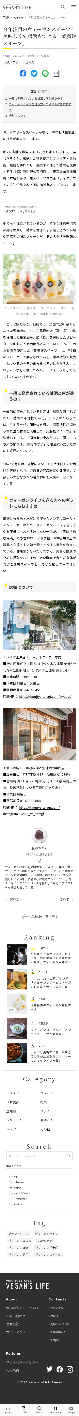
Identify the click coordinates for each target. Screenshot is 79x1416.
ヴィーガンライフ (46, 1234)
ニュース (28, 62)
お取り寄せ (45, 1241)
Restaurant (57, 1331)
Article (18, 17)
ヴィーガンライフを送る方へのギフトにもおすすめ (40, 107)
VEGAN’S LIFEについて (22, 1307)
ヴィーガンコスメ (19, 1241)
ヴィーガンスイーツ (48, 1255)
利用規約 (12, 1370)
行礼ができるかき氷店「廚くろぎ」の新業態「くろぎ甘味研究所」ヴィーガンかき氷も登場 (51, 960)
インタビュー (16, 1093)
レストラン (11, 62)
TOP (6, 17)
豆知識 (42, 998)
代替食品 (43, 1023)
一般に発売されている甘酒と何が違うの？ (36, 98)
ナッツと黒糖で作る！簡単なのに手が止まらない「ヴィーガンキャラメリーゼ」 (51, 1056)
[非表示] (43, 91)
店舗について (17, 115)
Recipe (54, 1339)
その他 (45, 1129)
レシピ (42, 1045)
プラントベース (18, 1234)
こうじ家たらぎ (51, 151)
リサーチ (46, 1120)
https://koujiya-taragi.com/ (39, 807)
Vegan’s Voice (59, 1323)
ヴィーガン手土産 (46, 1248)
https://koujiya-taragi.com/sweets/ (45, 696)
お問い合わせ (16, 1315)
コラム (45, 1111)
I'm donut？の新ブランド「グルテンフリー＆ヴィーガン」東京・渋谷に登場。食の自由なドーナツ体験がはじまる (51, 986)
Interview (56, 1307)
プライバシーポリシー (22, 1362)
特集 (43, 1102)
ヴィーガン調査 (18, 1248)
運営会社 (12, 1323)
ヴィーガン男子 (18, 1255)
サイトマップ (16, 1331)
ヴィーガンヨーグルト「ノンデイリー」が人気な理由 (51, 1032)
